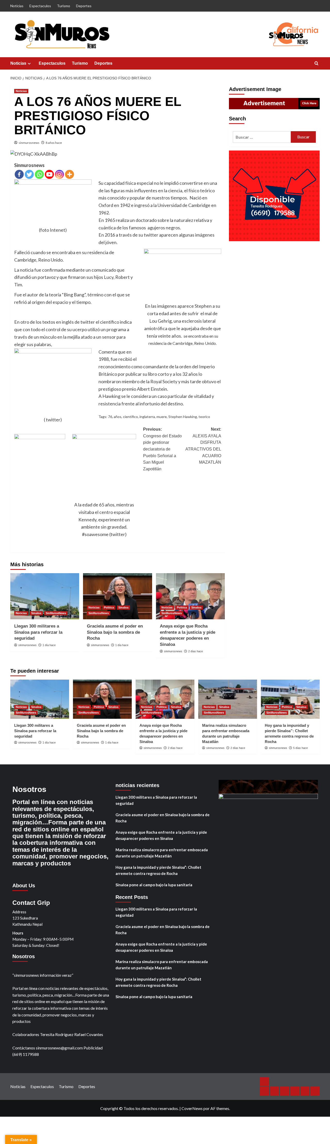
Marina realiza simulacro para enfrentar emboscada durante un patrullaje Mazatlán (162, 852)
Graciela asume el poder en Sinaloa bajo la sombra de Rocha (115, 632)
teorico (204, 416)
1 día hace (49, 645)
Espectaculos (40, 6)
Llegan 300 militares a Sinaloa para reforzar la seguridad (38, 632)
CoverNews (192, 1108)
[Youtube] (49, 174)
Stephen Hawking (182, 416)
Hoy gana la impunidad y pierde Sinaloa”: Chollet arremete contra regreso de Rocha (158, 870)
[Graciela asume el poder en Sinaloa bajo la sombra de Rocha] (117, 596)
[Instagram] (59, 174)
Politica (109, 607)
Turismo (63, 6)
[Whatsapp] (39, 174)
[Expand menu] (29, 63)
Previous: (162, 449)
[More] (69, 174)
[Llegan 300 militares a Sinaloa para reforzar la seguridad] (44, 596)
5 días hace (300, 747)
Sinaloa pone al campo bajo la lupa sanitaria (154, 884)
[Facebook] (19, 174)
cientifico (130, 416)
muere (161, 416)
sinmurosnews (29, 143)
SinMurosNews (56, 613)
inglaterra (147, 416)
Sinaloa (36, 613)
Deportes (84, 6)
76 (110, 416)
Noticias (16, 6)
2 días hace (195, 651)
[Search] (316, 63)
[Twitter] (29, 174)
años (117, 416)
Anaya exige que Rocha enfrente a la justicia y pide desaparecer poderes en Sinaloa (161, 835)
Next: (203, 445)
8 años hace (54, 143)
